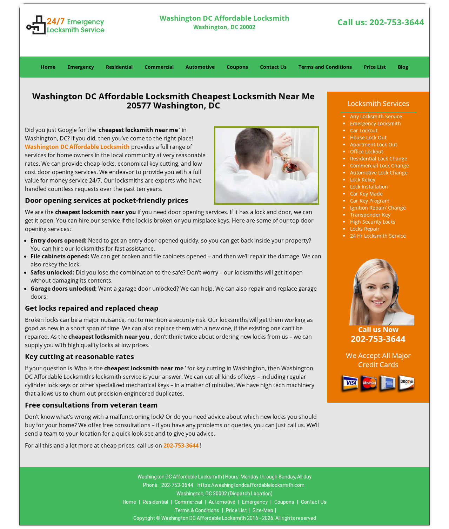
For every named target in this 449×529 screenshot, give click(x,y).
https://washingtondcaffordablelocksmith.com (250, 485)
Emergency (80, 67)
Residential (119, 67)
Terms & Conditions (197, 510)
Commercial (159, 67)
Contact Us (273, 67)
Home (48, 67)
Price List (375, 67)
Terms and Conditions (325, 67)
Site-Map (263, 510)
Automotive (200, 67)
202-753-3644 (396, 22)
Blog (403, 67)
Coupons (237, 67)
